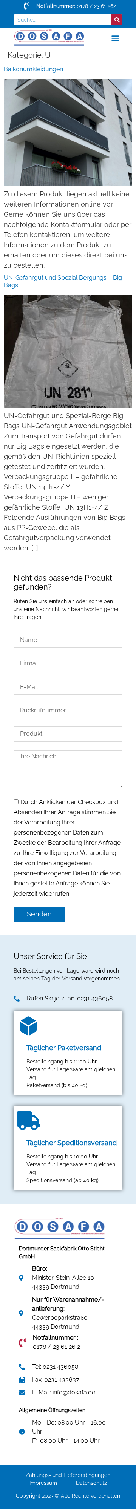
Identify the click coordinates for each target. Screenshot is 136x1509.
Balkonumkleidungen (33, 69)
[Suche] (116, 19)
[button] (115, 37)
